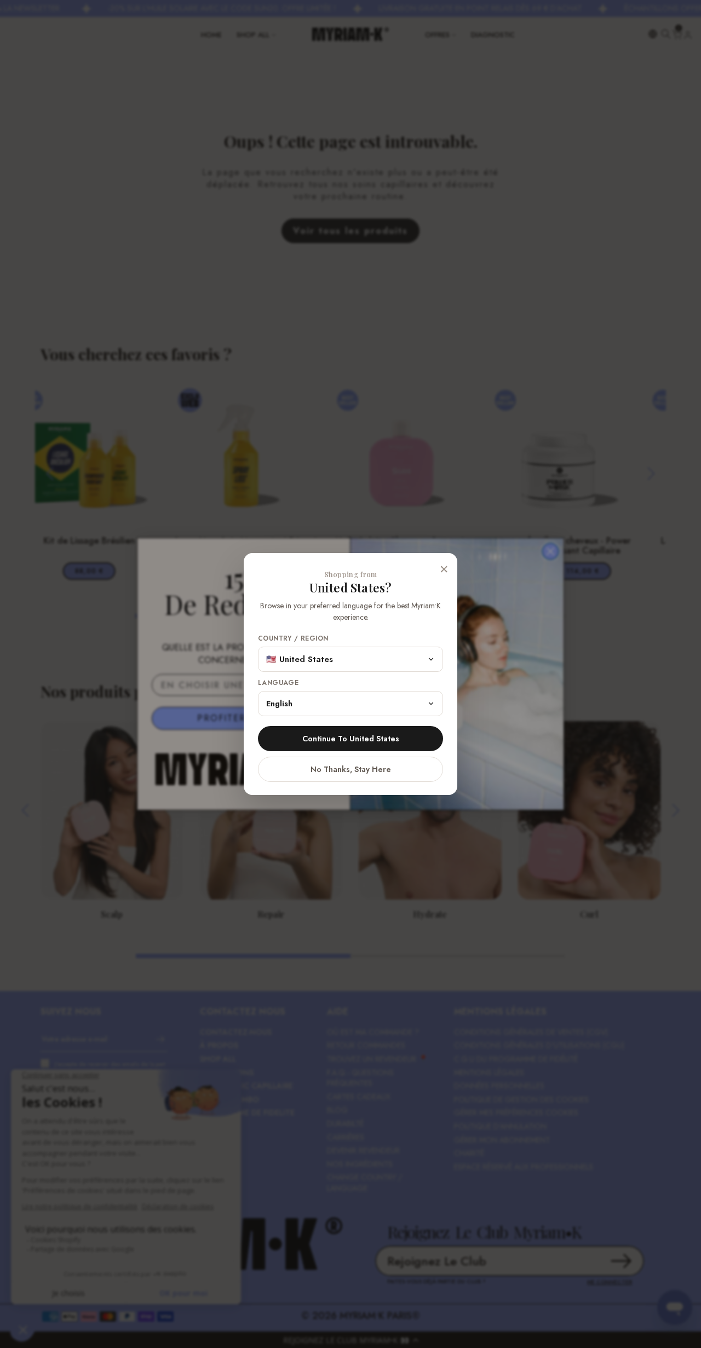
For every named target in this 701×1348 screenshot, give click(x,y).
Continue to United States (350, 738)
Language (278, 683)
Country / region (293, 638)
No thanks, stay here (351, 769)
